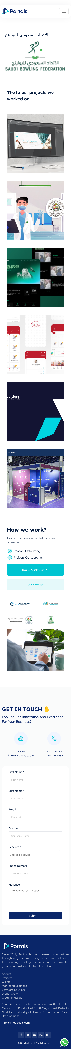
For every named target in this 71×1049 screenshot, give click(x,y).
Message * (15, 884)
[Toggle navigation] (64, 11)
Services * (15, 847)
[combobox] (34, 854)
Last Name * (16, 790)
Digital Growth (11, 993)
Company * (15, 828)
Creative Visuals (12, 997)
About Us (8, 974)
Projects (7, 977)
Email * (13, 809)
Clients (6, 981)
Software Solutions (14, 989)
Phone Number (18, 865)
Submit (33, 916)
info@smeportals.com (16, 1022)
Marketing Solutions (14, 985)
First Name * (16, 772)
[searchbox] (34, 853)
